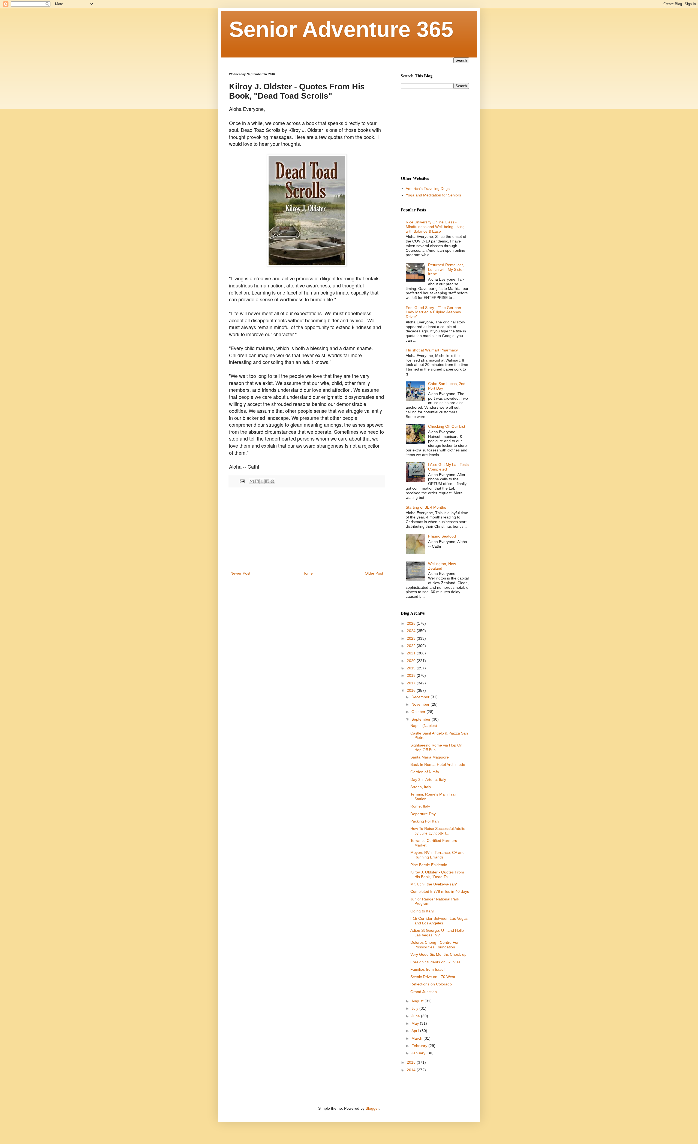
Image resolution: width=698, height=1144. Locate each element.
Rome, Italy (420, 806)
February (419, 1045)
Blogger (372, 1108)
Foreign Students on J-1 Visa (435, 962)
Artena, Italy (420, 787)
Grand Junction (423, 992)
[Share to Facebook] (267, 481)
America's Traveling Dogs (428, 188)
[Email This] (251, 481)
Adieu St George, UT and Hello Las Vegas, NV (437, 932)
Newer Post (240, 573)
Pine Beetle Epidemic (428, 865)
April (415, 1030)
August (418, 1001)
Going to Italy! (422, 911)
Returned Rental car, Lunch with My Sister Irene (446, 269)
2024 (412, 631)
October (418, 711)
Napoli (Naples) (423, 725)
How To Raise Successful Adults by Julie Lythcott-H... (437, 830)
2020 (412, 661)
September (421, 719)
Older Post (374, 573)
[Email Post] (242, 481)
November (421, 704)
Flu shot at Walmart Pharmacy (432, 350)
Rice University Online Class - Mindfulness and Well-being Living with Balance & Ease (435, 226)
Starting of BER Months (426, 507)
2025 (412, 623)
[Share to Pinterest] (272, 481)
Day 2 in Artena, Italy (428, 779)
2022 (412, 646)
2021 (412, 653)
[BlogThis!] (257, 481)
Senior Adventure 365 (341, 29)
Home (307, 573)
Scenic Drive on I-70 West (432, 977)
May (415, 1023)
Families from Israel (427, 969)
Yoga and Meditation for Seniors (433, 195)
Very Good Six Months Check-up (438, 954)
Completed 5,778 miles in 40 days (439, 891)
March (417, 1038)
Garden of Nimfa (424, 772)
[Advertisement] (307, 529)
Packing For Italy (424, 821)
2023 (412, 638)
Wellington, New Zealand (442, 566)
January (418, 1053)
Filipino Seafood (442, 536)
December (421, 697)
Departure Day (423, 814)
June (416, 1016)
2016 (412, 690)
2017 (412, 683)
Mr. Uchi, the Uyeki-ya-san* (433, 884)
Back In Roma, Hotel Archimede (437, 764)
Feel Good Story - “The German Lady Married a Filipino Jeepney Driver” (433, 312)
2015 (412, 1062)
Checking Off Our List (446, 426)
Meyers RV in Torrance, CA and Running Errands (437, 854)
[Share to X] (262, 481)
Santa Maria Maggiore (429, 757)
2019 (412, 668)
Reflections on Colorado (431, 984)
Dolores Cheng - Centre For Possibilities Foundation (434, 944)
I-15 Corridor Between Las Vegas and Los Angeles (439, 920)
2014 (412, 1070)
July (415, 1008)
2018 (412, 675)
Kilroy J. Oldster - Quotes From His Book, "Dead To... (437, 874)
